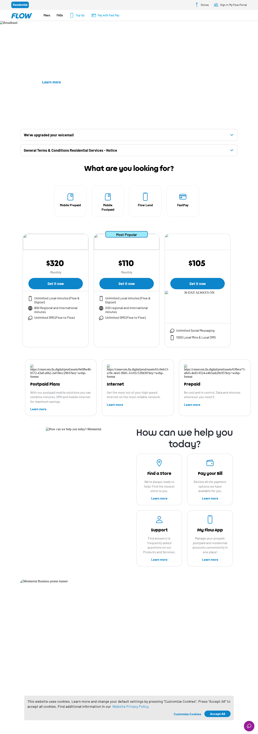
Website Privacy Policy (130, 706)
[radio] (20, 5)
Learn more (38, 409)
